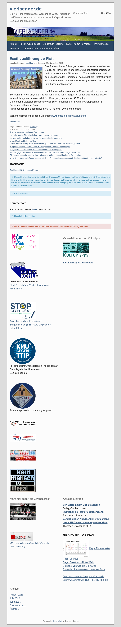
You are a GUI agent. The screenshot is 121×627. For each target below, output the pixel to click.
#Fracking (15, 48)
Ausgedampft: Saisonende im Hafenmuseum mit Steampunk (36, 149)
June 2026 (15, 601)
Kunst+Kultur (73, 43)
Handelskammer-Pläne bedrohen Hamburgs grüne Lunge (34, 135)
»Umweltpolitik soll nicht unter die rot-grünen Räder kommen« (36, 137)
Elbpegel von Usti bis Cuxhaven (80, 565)
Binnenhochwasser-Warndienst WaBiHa (84, 569)
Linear (34, 209)
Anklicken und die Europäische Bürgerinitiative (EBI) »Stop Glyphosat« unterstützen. (30, 324)
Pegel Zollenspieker (99, 548)
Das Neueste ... (18, 605)
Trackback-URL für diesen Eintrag (24, 170)
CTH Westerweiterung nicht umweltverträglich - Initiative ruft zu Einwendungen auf (45, 143)
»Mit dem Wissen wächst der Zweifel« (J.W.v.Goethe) (29, 544)
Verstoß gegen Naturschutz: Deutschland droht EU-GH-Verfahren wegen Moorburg (45, 152)
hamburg (33, 126)
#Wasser (86, 43)
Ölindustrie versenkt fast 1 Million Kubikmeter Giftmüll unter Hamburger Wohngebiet (45, 155)
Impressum (46, 48)
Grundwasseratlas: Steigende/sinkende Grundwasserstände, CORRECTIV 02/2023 (85, 578)
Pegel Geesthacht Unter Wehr (78, 562)
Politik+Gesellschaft (29, 43)
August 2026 (16, 594)
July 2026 (15, 598)
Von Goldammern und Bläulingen (81, 504)
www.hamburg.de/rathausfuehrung (68, 115)
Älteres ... (14, 608)
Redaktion (29, 62)
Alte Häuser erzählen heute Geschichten (27, 132)
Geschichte (14, 121)
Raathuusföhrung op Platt (32, 58)
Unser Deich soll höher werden (23, 140)
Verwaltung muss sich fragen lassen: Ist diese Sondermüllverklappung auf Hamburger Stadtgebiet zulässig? (56, 158)
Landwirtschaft (30, 48)
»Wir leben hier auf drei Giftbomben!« (83, 511)
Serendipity (58, 620)
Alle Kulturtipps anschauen (78, 262)
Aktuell (13, 43)
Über (56, 48)
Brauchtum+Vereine (53, 43)
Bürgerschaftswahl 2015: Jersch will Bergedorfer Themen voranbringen (40, 146)
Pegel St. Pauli (71, 558)
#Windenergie (101, 43)
